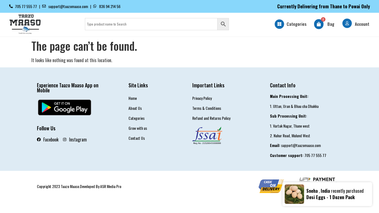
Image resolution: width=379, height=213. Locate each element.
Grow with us (137, 128)
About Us (135, 108)
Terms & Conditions (206, 108)
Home (132, 98)
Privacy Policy (202, 98)
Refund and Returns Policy (211, 118)
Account (362, 24)
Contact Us (136, 138)
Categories (297, 24)
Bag (330, 24)
